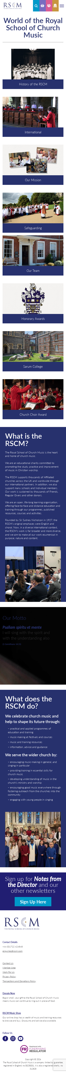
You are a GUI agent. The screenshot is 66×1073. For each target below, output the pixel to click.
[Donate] (55, 5)
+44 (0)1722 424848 (13, 946)
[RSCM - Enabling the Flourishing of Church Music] (13, 5)
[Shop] (42, 5)
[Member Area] (49, 5)
